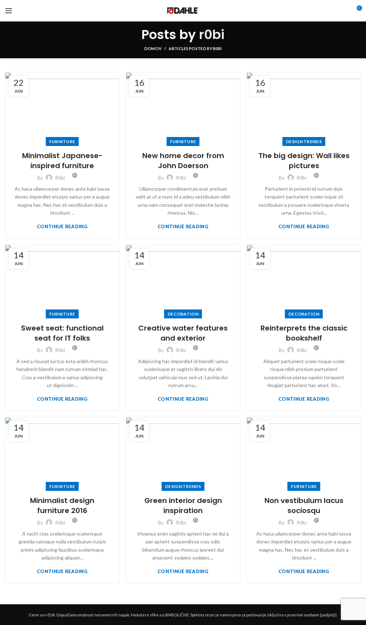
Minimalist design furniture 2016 (62, 505)
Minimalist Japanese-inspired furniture (62, 161)
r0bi (211, 34)
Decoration (183, 314)
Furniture (62, 141)
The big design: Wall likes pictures (304, 161)
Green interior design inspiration (183, 505)
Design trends (304, 141)
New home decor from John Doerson (183, 161)
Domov (153, 48)
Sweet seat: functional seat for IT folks (62, 333)
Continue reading (62, 226)
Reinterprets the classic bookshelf (304, 333)
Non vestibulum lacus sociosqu (303, 505)
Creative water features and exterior (183, 333)
